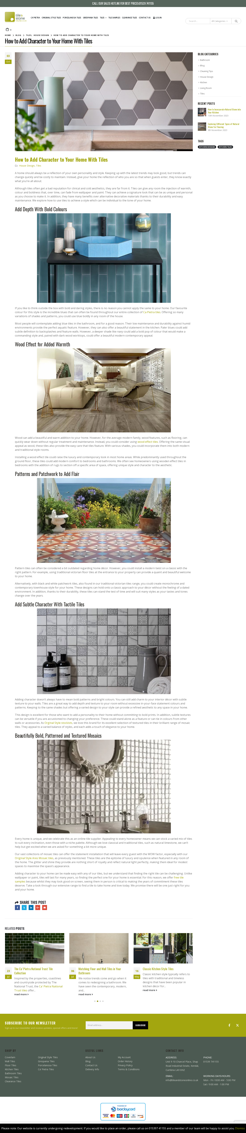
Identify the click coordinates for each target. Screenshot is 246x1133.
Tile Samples (114, 17)
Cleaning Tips (206, 71)
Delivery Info (92, 1069)
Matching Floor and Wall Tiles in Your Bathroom (99, 970)
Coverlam (10, 1057)
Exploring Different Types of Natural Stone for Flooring (223, 125)
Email (44, 907)
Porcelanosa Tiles (72, 17)
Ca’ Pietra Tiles (46, 1069)
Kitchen (203, 82)
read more (20, 994)
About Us (90, 1057)
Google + (37, 907)
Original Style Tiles (51, 17)
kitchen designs (207, 147)
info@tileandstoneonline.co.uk (182, 1080)
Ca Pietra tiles (151, 312)
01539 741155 (146, 3)
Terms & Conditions (129, 1069)
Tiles (102, 17)
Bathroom (205, 60)
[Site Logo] (16, 17)
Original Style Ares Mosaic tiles (34, 858)
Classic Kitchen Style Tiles (158, 968)
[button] (95, 1001)
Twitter (24, 907)
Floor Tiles (10, 1065)
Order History (125, 1061)
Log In (158, 17)
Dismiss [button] (240, 1128)
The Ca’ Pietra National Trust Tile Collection (33, 970)
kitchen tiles (225, 147)
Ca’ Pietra (35, 17)
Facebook (17, 907)
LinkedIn (31, 907)
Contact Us (145, 17)
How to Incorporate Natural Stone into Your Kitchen (224, 111)
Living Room (206, 88)
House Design (27, 165)
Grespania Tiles (90, 17)
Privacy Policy (125, 1065)
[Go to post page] (34, 948)
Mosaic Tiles (11, 1077)
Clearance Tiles (129, 17)
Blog (202, 65)
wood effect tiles (148, 442)
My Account (124, 1057)
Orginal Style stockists (58, 723)
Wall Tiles (10, 1061)
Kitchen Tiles (12, 1069)
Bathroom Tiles (13, 1073)
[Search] (236, 21)
